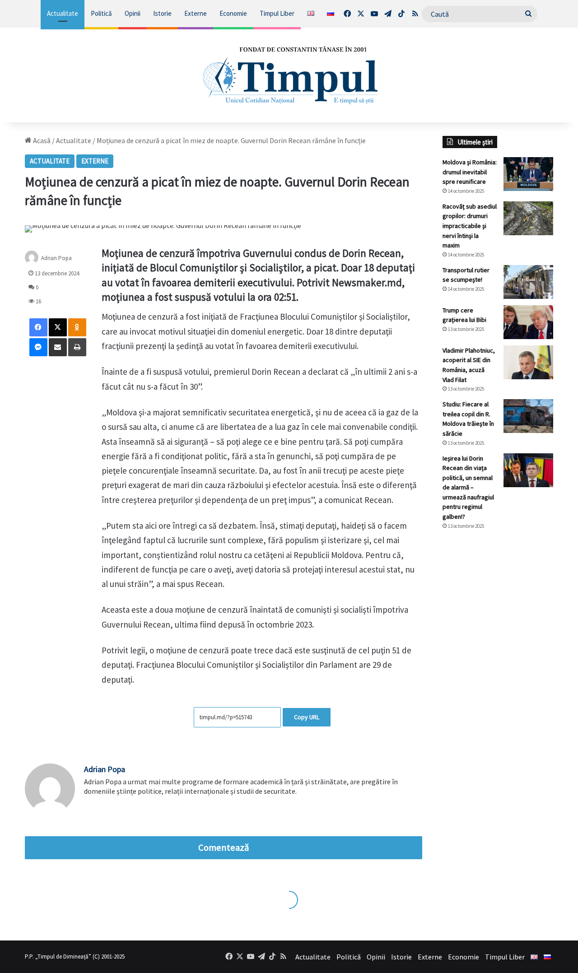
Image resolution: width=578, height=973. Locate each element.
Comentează (223, 847)
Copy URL (306, 717)
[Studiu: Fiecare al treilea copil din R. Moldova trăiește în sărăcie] (528, 416)
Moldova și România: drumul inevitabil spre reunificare (470, 172)
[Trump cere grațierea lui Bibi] (528, 322)
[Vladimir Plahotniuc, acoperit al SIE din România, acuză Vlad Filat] (528, 362)
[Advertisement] (498, 688)
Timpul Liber (277, 13)
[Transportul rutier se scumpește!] (528, 282)
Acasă (41, 140)
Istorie (162, 13)
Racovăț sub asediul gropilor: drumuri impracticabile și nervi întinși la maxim (470, 225)
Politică (101, 13)
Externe (195, 13)
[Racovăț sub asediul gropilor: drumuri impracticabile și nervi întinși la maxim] (528, 218)
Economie (233, 13)
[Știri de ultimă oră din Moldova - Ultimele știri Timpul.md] (289, 75)
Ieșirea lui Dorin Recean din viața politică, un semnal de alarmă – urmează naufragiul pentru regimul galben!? (468, 487)
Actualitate (62, 13)
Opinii (132, 13)
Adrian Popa (56, 258)
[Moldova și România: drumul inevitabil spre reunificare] (528, 174)
